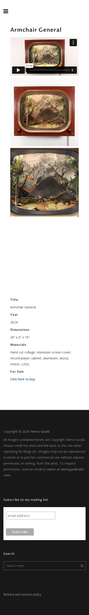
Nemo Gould (39, 431)
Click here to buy (22, 379)
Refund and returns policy (22, 594)
